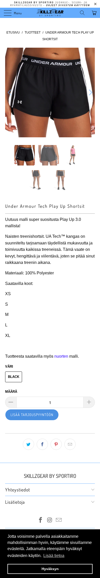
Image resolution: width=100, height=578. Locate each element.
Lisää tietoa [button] (53, 555)
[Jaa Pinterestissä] (56, 444)
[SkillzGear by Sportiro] (50, 13)
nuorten (61, 356)
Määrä (11, 392)
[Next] (90, 92)
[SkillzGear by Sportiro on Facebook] (40, 520)
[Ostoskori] (95, 13)
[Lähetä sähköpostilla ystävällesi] (70, 444)
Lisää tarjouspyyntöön (32, 414)
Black (13, 377)
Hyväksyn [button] (50, 569)
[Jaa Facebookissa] (42, 444)
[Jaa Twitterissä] (28, 444)
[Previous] (10, 92)
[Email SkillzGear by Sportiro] (59, 520)
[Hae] (84, 13)
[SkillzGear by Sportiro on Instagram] (50, 520)
